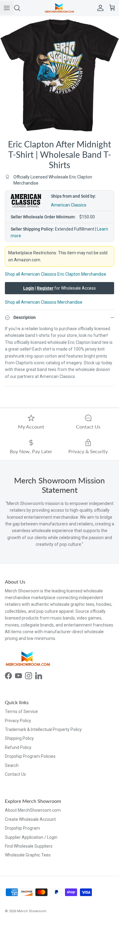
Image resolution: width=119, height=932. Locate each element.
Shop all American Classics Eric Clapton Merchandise (55, 274)
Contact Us (15, 774)
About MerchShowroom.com (33, 810)
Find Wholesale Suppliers (28, 846)
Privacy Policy (18, 720)
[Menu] (6, 8)
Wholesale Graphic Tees (28, 855)
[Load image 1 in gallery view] (59, 75)
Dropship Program (22, 828)
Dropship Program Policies (30, 756)
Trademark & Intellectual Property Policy (43, 729)
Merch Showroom (31, 911)
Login (28, 288)
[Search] (20, 8)
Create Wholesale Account (30, 819)
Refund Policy (18, 747)
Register (45, 288)
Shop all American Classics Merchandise (43, 302)
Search (12, 765)
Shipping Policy (19, 738)
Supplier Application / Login (31, 837)
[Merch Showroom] (59, 8)
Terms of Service (21, 711)
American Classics (68, 205)
